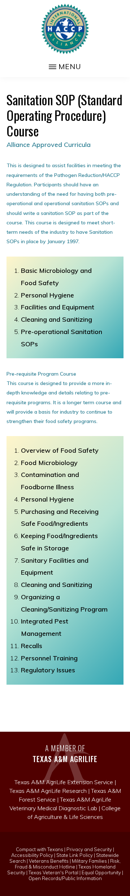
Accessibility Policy (32, 855)
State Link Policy (74, 855)
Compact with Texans (39, 849)
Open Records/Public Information (65, 878)
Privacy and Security (89, 849)
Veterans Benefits (49, 861)
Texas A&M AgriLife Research (48, 790)
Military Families (89, 861)
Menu (69, 66)
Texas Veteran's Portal (53, 872)
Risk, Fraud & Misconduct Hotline (68, 864)
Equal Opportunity (101, 872)
